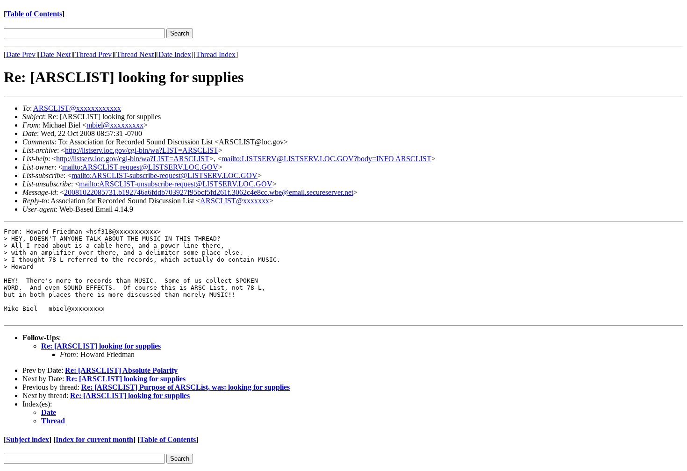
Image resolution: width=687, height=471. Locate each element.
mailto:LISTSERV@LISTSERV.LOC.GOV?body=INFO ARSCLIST (326, 159)
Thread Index (216, 54)
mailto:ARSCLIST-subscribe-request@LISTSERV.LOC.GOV (165, 175)
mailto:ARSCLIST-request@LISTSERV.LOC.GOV (140, 167)
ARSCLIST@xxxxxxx (234, 201)
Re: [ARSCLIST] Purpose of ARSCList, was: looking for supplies (185, 387)
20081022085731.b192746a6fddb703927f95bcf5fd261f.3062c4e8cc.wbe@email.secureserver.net (208, 192)
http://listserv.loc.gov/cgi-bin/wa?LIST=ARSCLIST (141, 150)
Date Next (55, 54)
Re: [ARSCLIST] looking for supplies (101, 346)
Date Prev (21, 54)
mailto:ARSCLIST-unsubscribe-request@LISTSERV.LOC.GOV (175, 184)
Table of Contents (34, 14)
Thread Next (135, 54)
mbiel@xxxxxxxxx (114, 125)
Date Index (174, 54)
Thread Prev (93, 54)
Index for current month (94, 439)
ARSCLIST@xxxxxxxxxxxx (77, 108)
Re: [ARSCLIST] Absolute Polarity (121, 370)
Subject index (27, 439)
